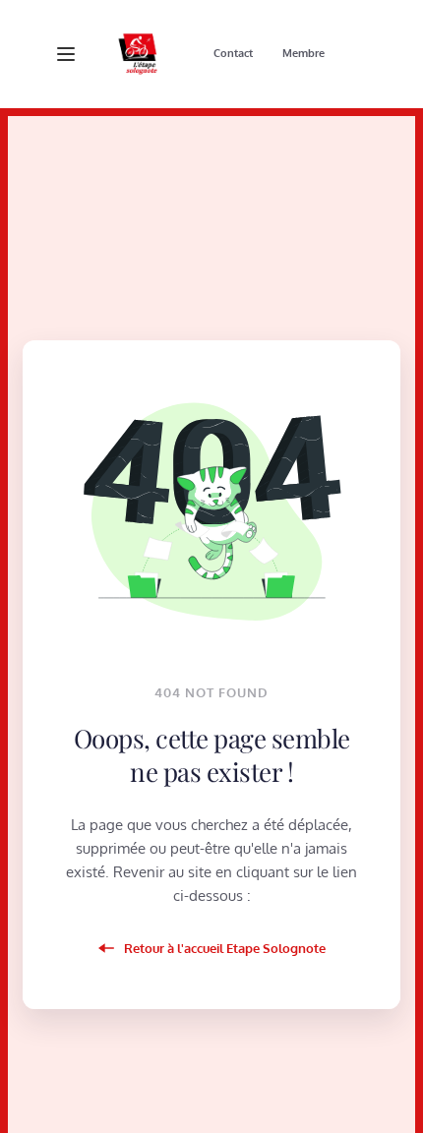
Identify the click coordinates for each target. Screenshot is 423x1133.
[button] (66, 54)
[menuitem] (233, 54)
